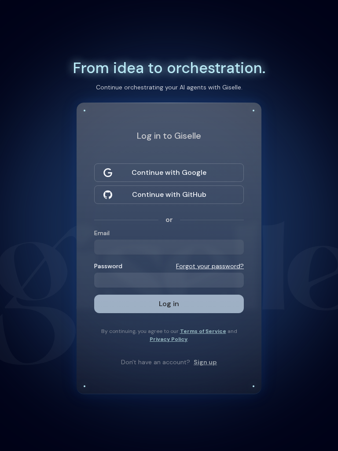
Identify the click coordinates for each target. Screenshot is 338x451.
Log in (169, 303)
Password (108, 266)
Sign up (205, 362)
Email (102, 233)
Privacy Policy (168, 339)
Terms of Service (203, 331)
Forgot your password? (210, 266)
